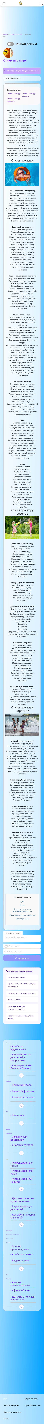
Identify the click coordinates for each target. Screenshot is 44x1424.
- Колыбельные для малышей (22, 1216)
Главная (5, 34)
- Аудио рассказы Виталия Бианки (21, 1067)
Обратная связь (31, 1399)
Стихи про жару (13, 93)
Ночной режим (26, 44)
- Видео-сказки (19, 1260)
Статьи (6, 1419)
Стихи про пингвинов (16, 977)
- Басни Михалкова (22, 1097)
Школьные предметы (12, 1412)
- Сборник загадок (21, 1145)
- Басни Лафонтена (22, 1091)
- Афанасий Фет (20, 1290)
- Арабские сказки (21, 1254)
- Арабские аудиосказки (18, 1048)
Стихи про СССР (22, 919)
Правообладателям (32, 1405)
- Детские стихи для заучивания (22, 1298)
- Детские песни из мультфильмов (22, 1200)
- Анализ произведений (19, 1248)
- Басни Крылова (21, 1085)
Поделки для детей (11, 1405)
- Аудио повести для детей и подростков (20, 1057)
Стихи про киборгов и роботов (22, 915)
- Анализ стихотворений (20, 1284)
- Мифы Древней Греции (21, 1180)
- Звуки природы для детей (21, 1208)
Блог (5, 1399)
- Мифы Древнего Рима (21, 1172)
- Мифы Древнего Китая (21, 1164)
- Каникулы (17, 1115)
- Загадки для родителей (18, 1138)
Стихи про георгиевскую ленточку (21, 993)
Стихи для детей (16, 34)
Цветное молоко (14, 1000)
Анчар (22, 905)
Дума (22, 901)
